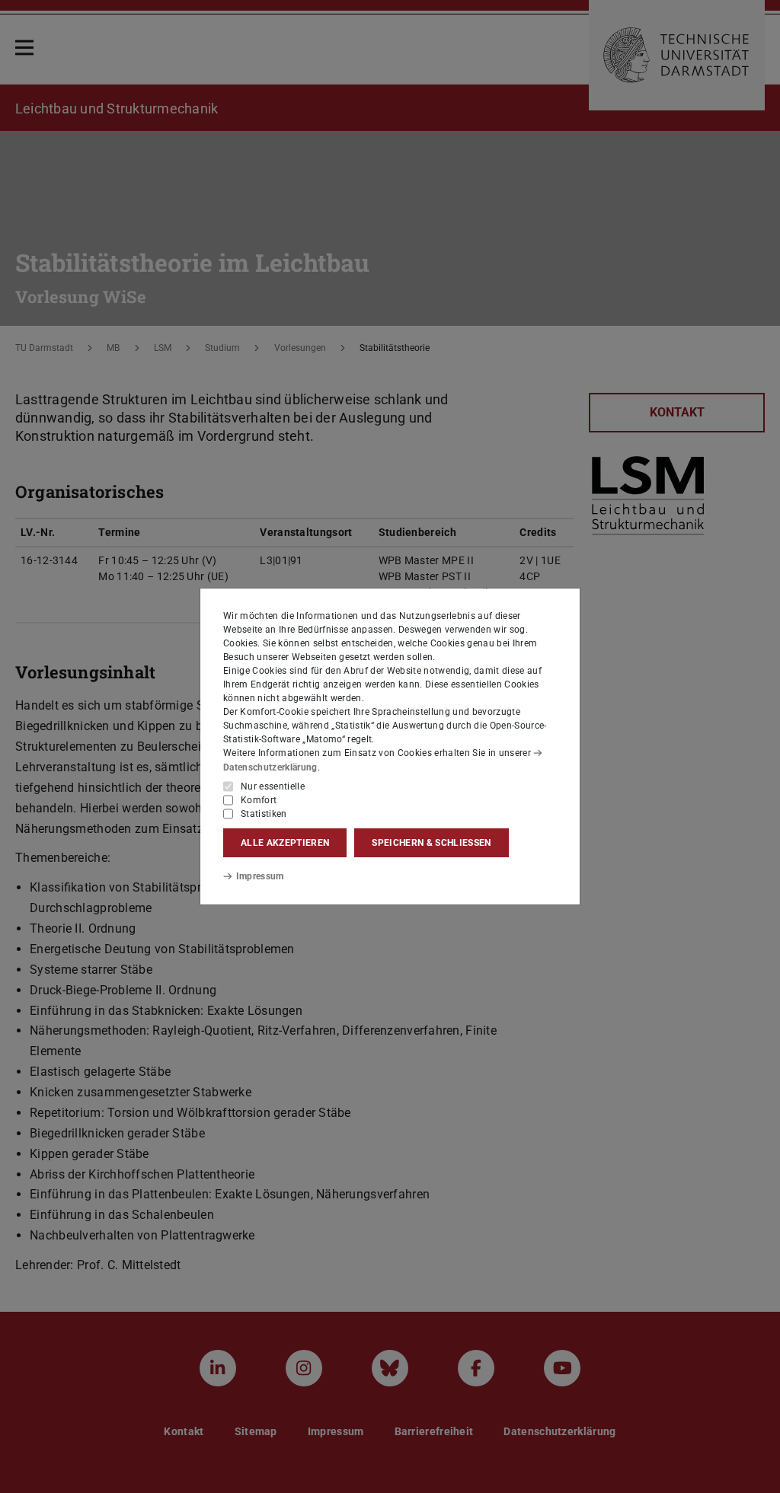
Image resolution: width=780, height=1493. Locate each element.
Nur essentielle (273, 786)
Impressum (260, 876)
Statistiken (264, 814)
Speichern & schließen (431, 842)
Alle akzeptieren (285, 842)
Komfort (259, 800)
